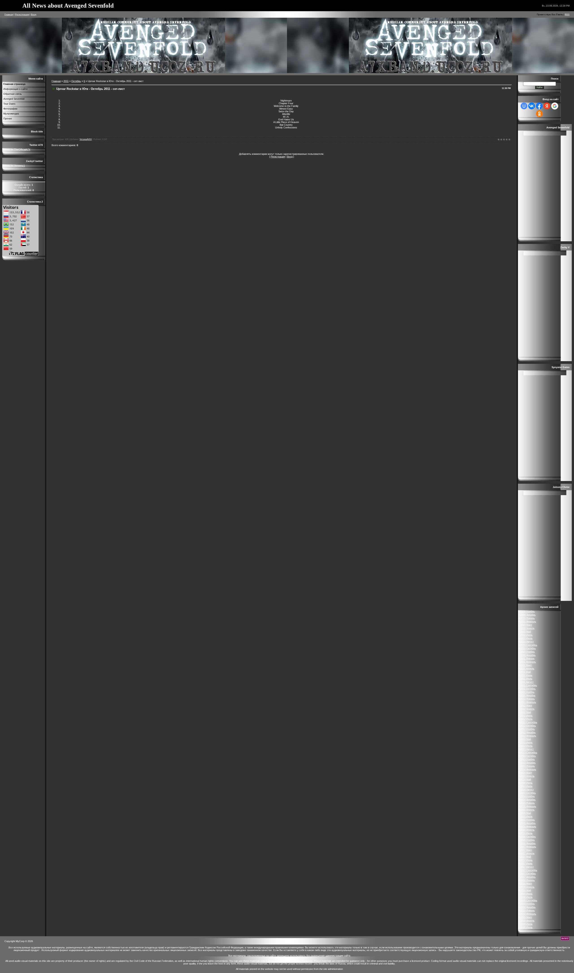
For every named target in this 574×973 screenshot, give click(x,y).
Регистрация (22, 14)
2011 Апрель (527, 668)
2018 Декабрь (528, 907)
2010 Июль (526, 638)
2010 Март (526, 624)
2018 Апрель (527, 887)
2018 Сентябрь (528, 900)
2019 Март (526, 917)
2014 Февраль (528, 769)
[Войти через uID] (524, 106)
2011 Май (525, 672)
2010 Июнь (526, 635)
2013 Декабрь (528, 762)
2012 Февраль (528, 702)
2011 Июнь (526, 675)
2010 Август (527, 641)
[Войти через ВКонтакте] (531, 106)
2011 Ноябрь (527, 692)
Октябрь (76, 81)
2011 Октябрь (528, 688)
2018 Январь (527, 880)
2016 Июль (526, 833)
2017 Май (525, 856)
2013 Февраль (528, 735)
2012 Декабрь (528, 732)
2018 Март (526, 883)
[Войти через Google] (554, 106)
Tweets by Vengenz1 (13, 165)
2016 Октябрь (528, 836)
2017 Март (526, 850)
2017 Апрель (527, 853)
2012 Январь (527, 698)
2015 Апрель (527, 809)
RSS (567, 14)
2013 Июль (526, 745)
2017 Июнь (526, 860)
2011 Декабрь (527, 695)
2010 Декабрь (528, 655)
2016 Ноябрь (527, 840)
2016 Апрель (527, 829)
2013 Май (525, 739)
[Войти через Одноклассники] (539, 113)
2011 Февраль (528, 661)
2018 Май (525, 890)
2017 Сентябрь (528, 870)
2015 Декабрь (528, 823)
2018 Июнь (526, 893)
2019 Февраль (528, 914)
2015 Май (525, 813)
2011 (66, 81)
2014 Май (525, 779)
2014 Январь (527, 766)
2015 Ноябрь (527, 819)
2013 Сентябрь (528, 752)
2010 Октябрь (528, 648)
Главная (8, 14)
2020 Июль (526, 927)
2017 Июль (526, 863)
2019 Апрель (527, 920)
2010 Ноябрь (527, 651)
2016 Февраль (528, 826)
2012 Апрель (527, 709)
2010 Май (525, 631)
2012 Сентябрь (528, 722)
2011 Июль (526, 678)
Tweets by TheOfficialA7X (16, 149)
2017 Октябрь (528, 873)
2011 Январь (527, 658)
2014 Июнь (526, 782)
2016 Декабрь (528, 843)
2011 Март (526, 665)
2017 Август (527, 866)
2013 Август (527, 749)
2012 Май (525, 712)
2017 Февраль (528, 846)
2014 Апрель (527, 776)
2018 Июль (526, 897)
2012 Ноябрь (527, 729)
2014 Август (527, 789)
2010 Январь (527, 618)
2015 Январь (527, 803)
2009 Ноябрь (527, 611)
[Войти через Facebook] (539, 106)
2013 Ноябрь (527, 759)
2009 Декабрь (528, 614)
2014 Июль (526, 786)
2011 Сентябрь (528, 685)
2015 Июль (526, 816)
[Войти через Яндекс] (547, 106)
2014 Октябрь (528, 793)
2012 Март (526, 705)
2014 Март (526, 772)
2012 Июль (526, 719)
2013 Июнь (526, 742)
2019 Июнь (526, 924)
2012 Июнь (526, 715)
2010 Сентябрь (528, 645)
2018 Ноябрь (527, 903)
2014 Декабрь (528, 799)
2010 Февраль (528, 621)
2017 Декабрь (528, 877)
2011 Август (527, 682)
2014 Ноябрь (527, 796)
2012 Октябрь (528, 725)
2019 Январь (527, 910)
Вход (33, 14)
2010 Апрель (527, 628)
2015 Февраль (528, 806)
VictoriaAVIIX (86, 139)
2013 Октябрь (528, 756)
